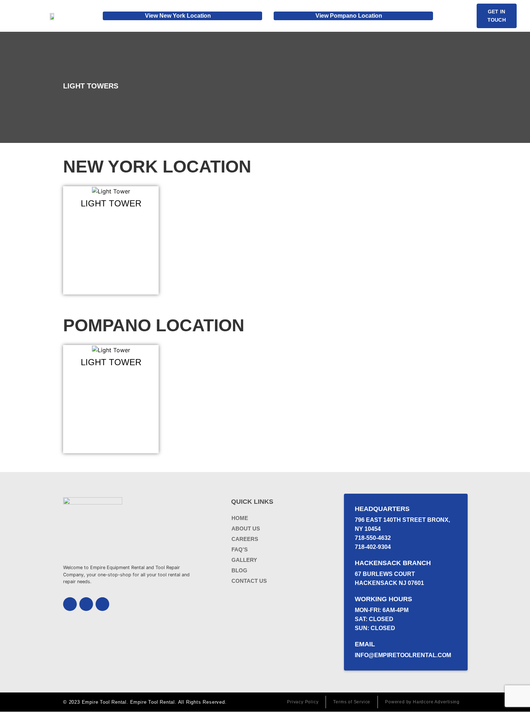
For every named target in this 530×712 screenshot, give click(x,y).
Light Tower (111, 203)
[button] (455, 16)
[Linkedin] (70, 604)
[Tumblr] (102, 604)
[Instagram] (86, 604)
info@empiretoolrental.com (403, 655)
